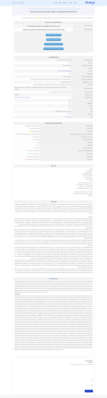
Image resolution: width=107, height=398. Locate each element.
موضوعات (70, 2)
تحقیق (60, 2)
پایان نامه (55, 2)
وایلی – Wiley (68, 117)
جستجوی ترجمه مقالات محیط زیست (52, 48)
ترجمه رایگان (65, 2)
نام (92, 380)
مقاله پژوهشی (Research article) (64, 71)
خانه (77, 9)
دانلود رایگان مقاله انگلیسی (53, 35)
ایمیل (92, 385)
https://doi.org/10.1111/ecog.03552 (22, 97)
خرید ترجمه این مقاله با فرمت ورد (53, 44)
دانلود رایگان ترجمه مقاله (53, 39)
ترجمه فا (75, 2)
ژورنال (70, 74)
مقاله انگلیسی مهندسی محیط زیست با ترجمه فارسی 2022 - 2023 (66, 9)
